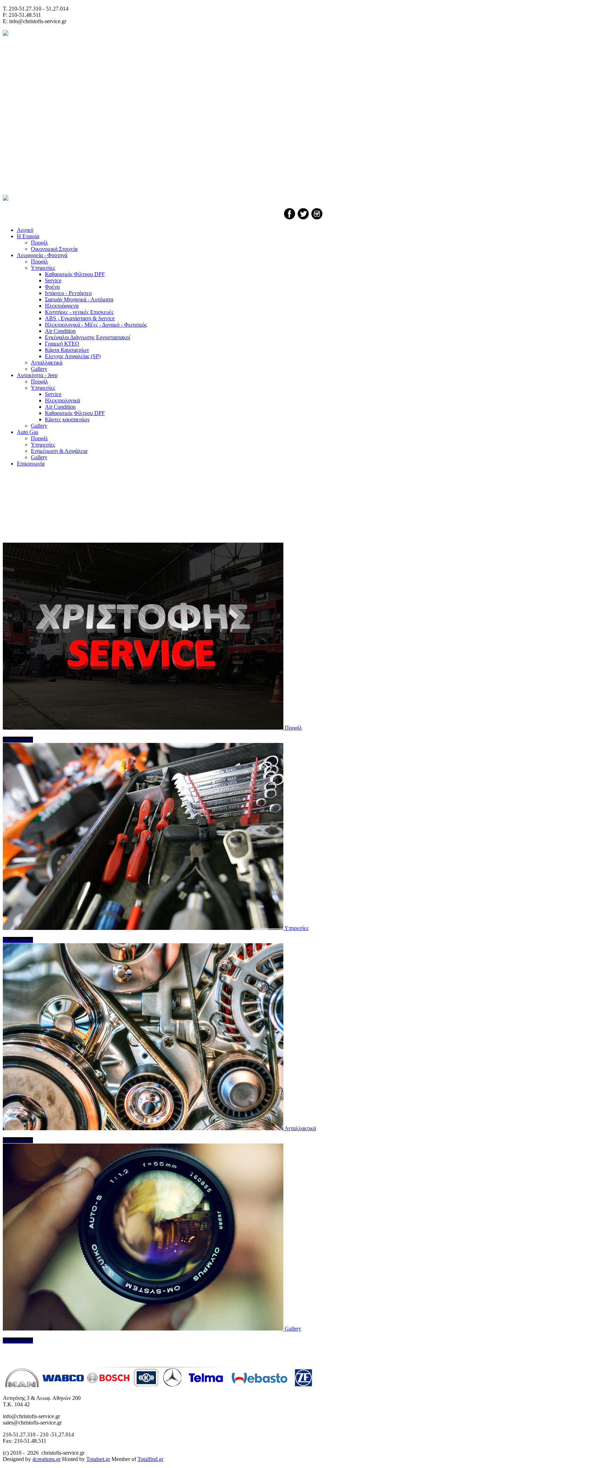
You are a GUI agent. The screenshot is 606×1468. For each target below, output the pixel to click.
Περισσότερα (18, 740)
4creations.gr (46, 1459)
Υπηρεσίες (296, 928)
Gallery (293, 1329)
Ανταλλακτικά (300, 1128)
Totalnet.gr (98, 1459)
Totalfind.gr (150, 1459)
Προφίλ (293, 728)
